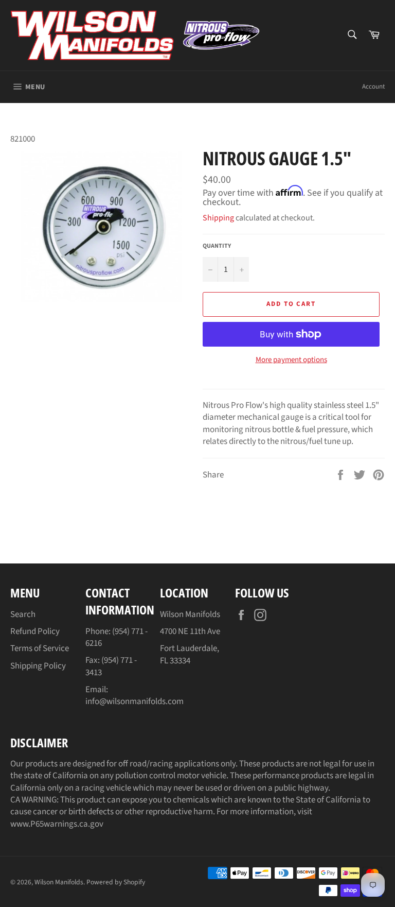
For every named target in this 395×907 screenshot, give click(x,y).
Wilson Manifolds (58, 882)
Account (373, 86)
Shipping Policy (38, 666)
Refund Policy (35, 631)
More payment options (291, 360)
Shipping (218, 218)
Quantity (217, 246)
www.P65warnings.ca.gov (56, 824)
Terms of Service (39, 648)
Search (22, 614)
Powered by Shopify (115, 882)
